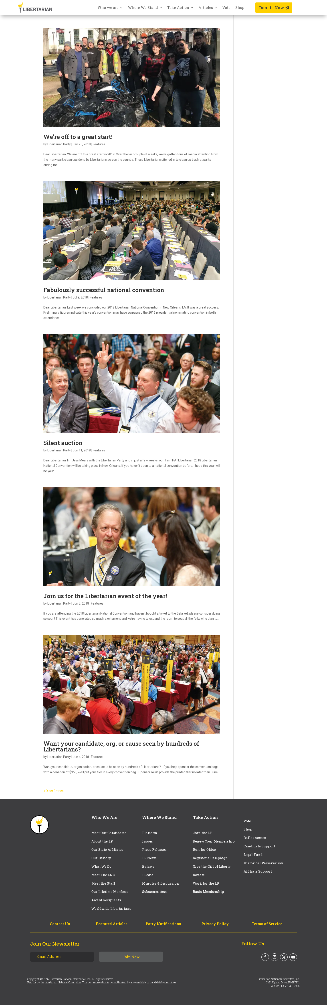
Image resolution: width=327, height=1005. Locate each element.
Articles (205, 8)
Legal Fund (253, 854)
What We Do (101, 866)
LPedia (147, 875)
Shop (239, 8)
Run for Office (204, 849)
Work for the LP (206, 883)
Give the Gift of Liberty (212, 866)
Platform (149, 832)
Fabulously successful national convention (103, 290)
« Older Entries (53, 791)
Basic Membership (208, 891)
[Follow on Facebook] (265, 957)
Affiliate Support (258, 871)
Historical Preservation (263, 863)
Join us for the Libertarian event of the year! (105, 596)
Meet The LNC (103, 875)
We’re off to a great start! (78, 136)
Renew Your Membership (214, 841)
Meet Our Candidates (108, 832)
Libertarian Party (59, 144)
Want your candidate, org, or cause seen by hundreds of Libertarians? (121, 746)
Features (99, 144)
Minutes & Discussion (160, 883)
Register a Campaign (210, 858)
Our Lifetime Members (109, 891)
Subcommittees (155, 891)
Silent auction (63, 443)
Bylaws (148, 866)
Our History (101, 858)
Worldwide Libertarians (111, 908)
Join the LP (202, 832)
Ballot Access (255, 837)
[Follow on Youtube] (293, 957)
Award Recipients (106, 900)
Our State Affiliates (107, 849)
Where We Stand (143, 8)
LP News (149, 858)
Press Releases (154, 849)
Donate (199, 875)
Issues (147, 841)
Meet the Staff (103, 883)
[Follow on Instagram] (274, 957)
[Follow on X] (284, 957)
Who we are (108, 8)
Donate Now (271, 7)
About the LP (102, 841)
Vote (226, 8)
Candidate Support (259, 846)
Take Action (178, 8)
